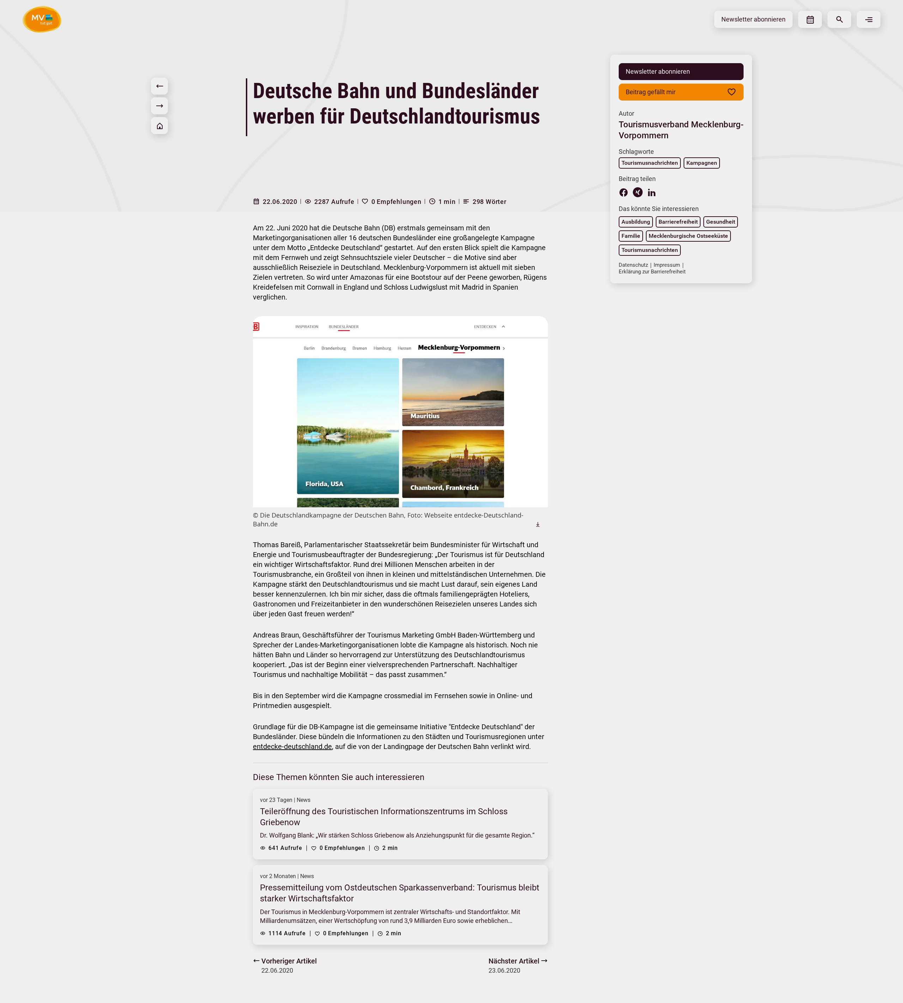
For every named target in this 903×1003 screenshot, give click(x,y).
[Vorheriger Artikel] (159, 86)
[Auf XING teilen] (638, 192)
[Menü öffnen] (868, 19)
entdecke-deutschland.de (292, 746)
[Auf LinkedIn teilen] (652, 192)
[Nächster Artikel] (159, 105)
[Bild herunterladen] (538, 524)
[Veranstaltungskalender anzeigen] (810, 19)
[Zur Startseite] (159, 125)
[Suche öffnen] (839, 19)
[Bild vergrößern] (400, 411)
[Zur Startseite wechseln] (42, 19)
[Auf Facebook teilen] (624, 192)
